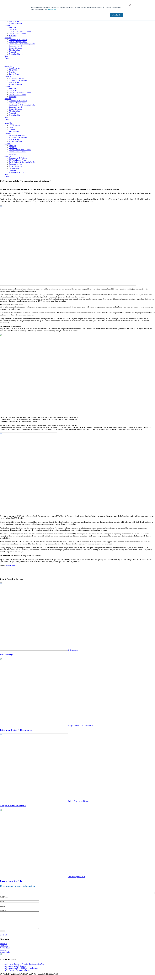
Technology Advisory (17, 78)
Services (8, 76)
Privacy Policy (51, 9)
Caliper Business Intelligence (78, 801)
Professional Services (16, 54)
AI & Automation (15, 23)
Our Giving (13, 72)
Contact (7, 58)
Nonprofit (12, 52)
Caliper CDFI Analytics (17, 34)
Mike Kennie (10, 565)
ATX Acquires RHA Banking (15, 966)
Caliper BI (13, 29)
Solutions (8, 25)
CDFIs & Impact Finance (18, 42)
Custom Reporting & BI (76, 877)
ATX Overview (14, 68)
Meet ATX (13, 70)
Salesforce (12, 36)
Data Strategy (73, 650)
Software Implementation (18, 80)
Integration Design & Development (80, 726)
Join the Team (14, 74)
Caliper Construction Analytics (20, 31)
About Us (8, 66)
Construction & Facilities (18, 40)
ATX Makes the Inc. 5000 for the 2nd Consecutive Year (24, 964)
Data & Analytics (15, 21)
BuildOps (12, 27)
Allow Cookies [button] (116, 15)
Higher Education (15, 48)
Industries (8, 38)
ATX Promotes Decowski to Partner (17, 970)
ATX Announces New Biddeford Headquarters (21, 968)
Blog (6, 56)
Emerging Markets (15, 46)
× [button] (129, 4)
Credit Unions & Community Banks (22, 44)
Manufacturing (14, 50)
